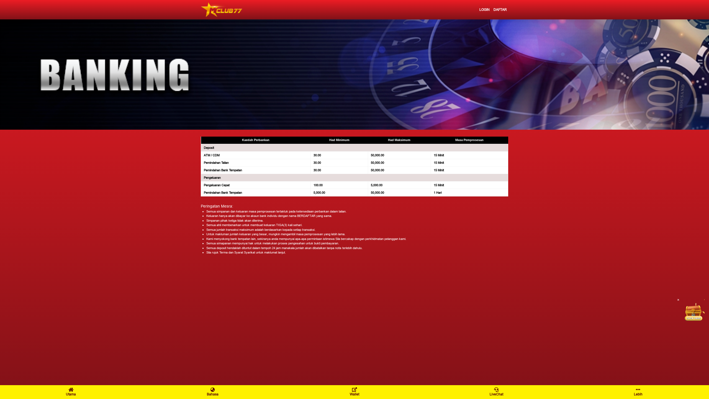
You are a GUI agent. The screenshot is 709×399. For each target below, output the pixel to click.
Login (484, 9)
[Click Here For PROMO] (693, 310)
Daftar (500, 9)
